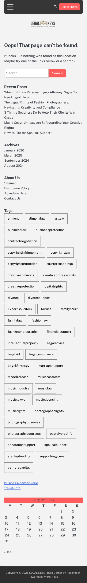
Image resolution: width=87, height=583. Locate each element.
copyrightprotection (22, 263)
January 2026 (14, 150)
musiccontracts (49, 377)
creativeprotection (21, 286)
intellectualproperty (23, 343)
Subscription (69, 6)
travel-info (12, 488)
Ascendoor (73, 572)
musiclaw (45, 388)
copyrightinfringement (25, 252)
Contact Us (12, 198)
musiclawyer (17, 399)
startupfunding (19, 456)
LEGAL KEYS (37, 572)
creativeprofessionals (59, 275)
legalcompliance (41, 354)
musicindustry (18, 388)
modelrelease (18, 377)
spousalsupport (56, 445)
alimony (13, 218)
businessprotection (50, 230)
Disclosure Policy (17, 188)
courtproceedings (59, 263)
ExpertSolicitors (20, 309)
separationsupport (21, 445)
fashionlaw (39, 320)
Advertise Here (15, 193)
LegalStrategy (18, 365)
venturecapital (19, 467)
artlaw (59, 218)
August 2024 (14, 165)
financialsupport (59, 331)
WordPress (51, 576)
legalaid (14, 354)
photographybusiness (24, 422)
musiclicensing (47, 399)
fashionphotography (23, 331)
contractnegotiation (22, 241)
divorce (13, 298)
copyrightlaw (60, 252)
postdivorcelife (61, 433)
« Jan (8, 552)
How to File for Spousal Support (28, 133)
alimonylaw (37, 218)
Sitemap (10, 183)
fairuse (46, 309)
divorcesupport (39, 298)
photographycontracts (24, 433)
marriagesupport (50, 365)
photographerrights (49, 411)
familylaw (15, 320)
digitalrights (54, 286)
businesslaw (17, 230)
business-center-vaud (21, 483)
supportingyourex (52, 456)
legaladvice (56, 343)
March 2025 (13, 155)
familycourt (69, 309)
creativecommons (21, 275)
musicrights (17, 411)
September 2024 (16, 160)
